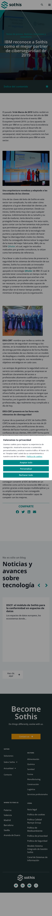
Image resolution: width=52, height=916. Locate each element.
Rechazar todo (26, 475)
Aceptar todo (26, 462)
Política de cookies (34, 456)
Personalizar (26, 468)
